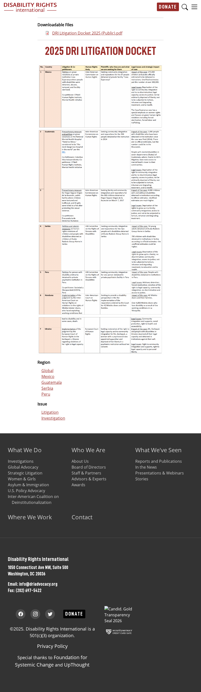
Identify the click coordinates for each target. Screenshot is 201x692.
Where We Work (30, 517)
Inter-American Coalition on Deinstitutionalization (33, 499)
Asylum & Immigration (28, 484)
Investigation (53, 418)
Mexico (47, 376)
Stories (141, 479)
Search (185, 7)
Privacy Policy (52, 646)
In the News (146, 467)
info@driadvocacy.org (38, 584)
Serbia (47, 388)
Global (47, 370)
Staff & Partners (86, 473)
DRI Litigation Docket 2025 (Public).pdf (87, 33)
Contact (82, 517)
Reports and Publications (158, 461)
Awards (78, 484)
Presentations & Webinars (159, 473)
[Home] (30, 7)
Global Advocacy (23, 467)
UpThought (76, 664)
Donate (168, 7)
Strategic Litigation (25, 473)
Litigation (50, 412)
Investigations (21, 461)
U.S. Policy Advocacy (26, 490)
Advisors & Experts (89, 479)
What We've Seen (158, 450)
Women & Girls (22, 479)
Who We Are (88, 450)
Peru (45, 394)
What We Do (25, 450)
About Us (80, 461)
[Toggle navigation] (194, 6)
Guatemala (51, 382)
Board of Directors (89, 467)
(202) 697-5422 (28, 590)
